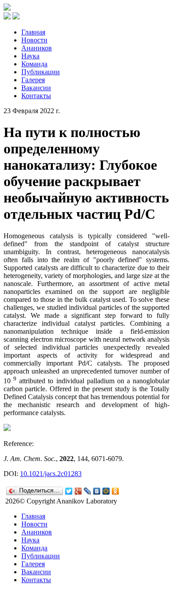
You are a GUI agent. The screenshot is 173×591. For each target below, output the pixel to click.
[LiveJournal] (87, 491)
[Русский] (7, 17)
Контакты (36, 95)
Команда (34, 64)
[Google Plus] (78, 491)
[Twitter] (69, 491)
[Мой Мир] (106, 491)
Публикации (40, 72)
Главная (33, 32)
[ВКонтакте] (97, 491)
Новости (34, 40)
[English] (16, 17)
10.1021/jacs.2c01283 (51, 473)
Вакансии (36, 88)
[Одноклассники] (115, 491)
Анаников (36, 48)
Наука (30, 56)
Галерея (33, 80)
